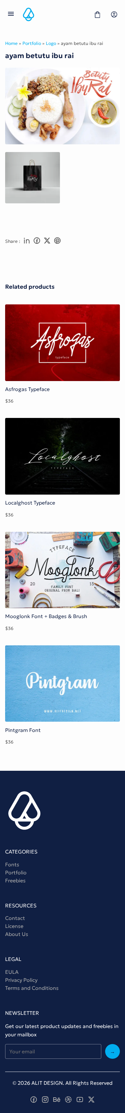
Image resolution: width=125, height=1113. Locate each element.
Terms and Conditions (32, 988)
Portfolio (31, 43)
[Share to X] (47, 241)
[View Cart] (97, 14)
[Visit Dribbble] (68, 1099)
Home (11, 43)
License (14, 926)
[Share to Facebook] (37, 241)
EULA (12, 972)
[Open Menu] (11, 14)
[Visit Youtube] (80, 1099)
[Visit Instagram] (45, 1099)
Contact (15, 918)
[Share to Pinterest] (57, 241)
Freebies (15, 880)
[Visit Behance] (57, 1099)
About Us (16, 934)
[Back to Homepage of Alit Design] (54, 14)
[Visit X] (91, 1099)
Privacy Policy (21, 980)
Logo (51, 43)
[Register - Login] (114, 14)
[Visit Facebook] (33, 1099)
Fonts (12, 864)
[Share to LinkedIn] (26, 241)
